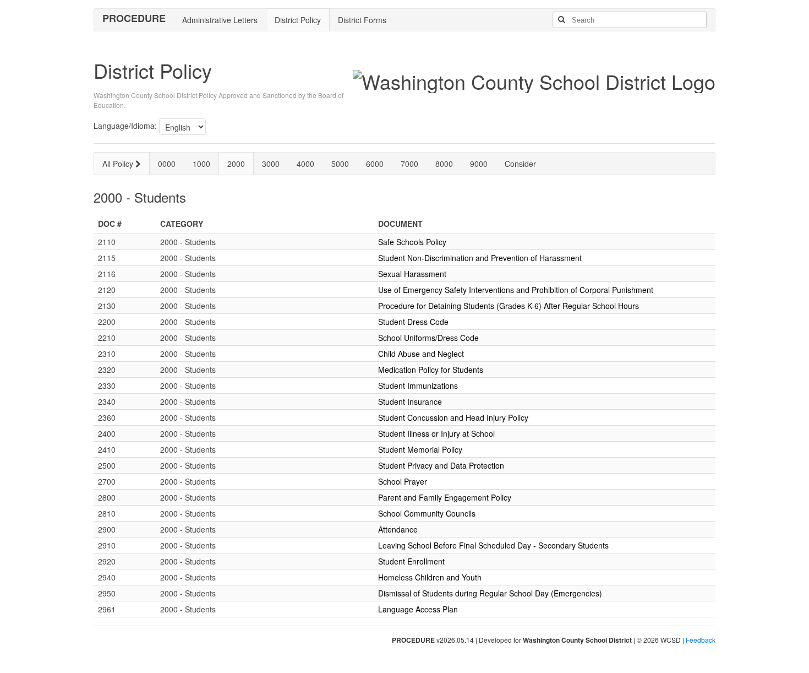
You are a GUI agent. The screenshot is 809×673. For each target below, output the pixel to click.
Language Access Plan (418, 609)
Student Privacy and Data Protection (441, 465)
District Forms (362, 19)
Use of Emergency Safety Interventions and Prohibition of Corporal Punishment (515, 289)
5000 (340, 163)
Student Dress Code (413, 321)
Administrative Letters (220, 19)
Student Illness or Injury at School (436, 433)
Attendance (398, 529)
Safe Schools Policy (412, 241)
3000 (271, 163)
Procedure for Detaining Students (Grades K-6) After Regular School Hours (508, 305)
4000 (305, 163)
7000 (409, 163)
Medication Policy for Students (430, 369)
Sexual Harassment (412, 273)
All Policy (118, 163)
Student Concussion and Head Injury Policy (453, 417)
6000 (375, 163)
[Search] (561, 20)
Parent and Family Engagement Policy (444, 497)
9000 (479, 163)
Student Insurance (410, 401)
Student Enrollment (411, 561)
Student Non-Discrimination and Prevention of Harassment (480, 257)
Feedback (700, 639)
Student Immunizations (418, 385)
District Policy (298, 19)
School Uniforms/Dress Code (428, 337)
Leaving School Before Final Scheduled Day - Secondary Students (493, 545)
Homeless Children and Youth (430, 577)
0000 (167, 163)
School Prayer (402, 481)
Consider (520, 163)
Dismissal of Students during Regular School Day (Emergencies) (490, 593)
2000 (236, 163)
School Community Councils (426, 513)
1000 (201, 163)
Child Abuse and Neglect (421, 353)
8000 (444, 163)
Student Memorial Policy (420, 449)
